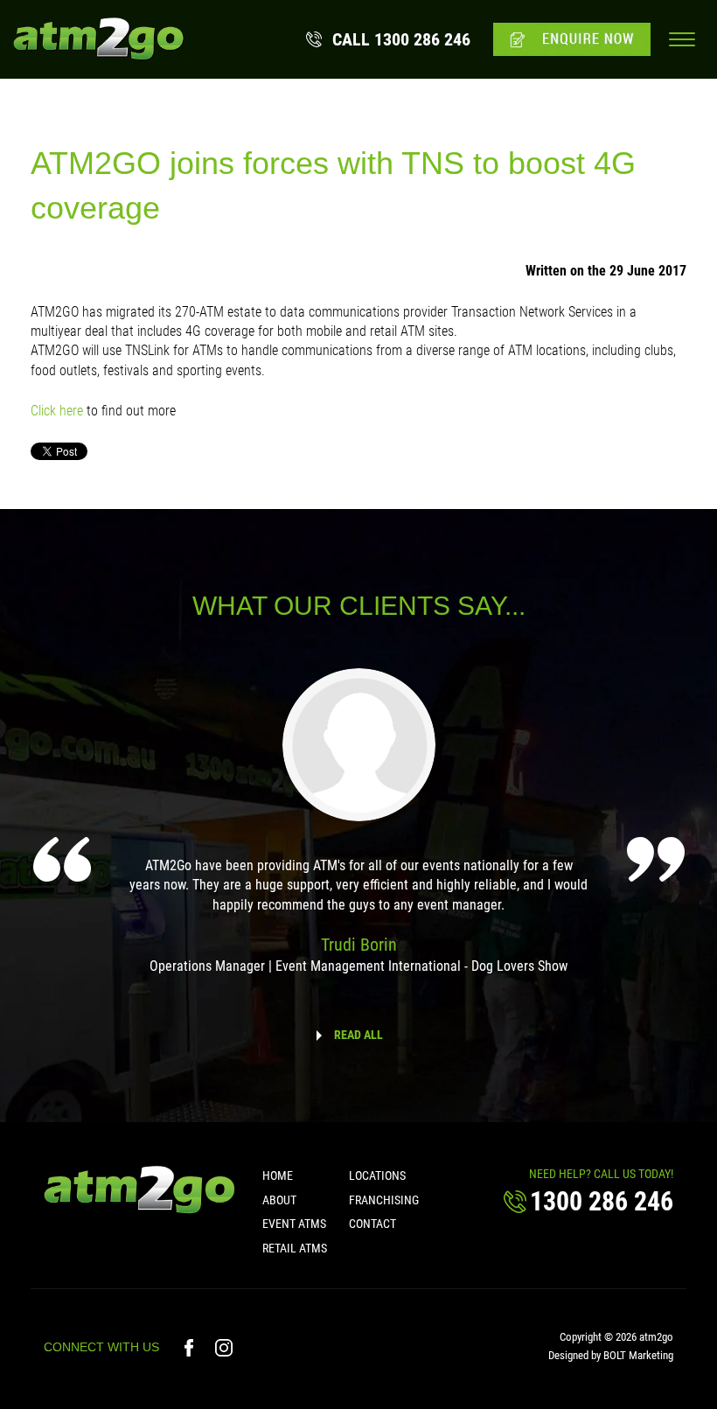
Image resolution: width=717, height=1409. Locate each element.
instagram (224, 1348)
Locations (377, 1175)
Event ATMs (294, 1224)
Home (277, 1175)
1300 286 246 (401, 39)
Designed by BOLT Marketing (610, 1355)
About (279, 1200)
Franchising (384, 1200)
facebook (191, 1348)
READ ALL (358, 1035)
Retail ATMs (294, 1248)
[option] (359, 833)
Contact (372, 1224)
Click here (57, 410)
